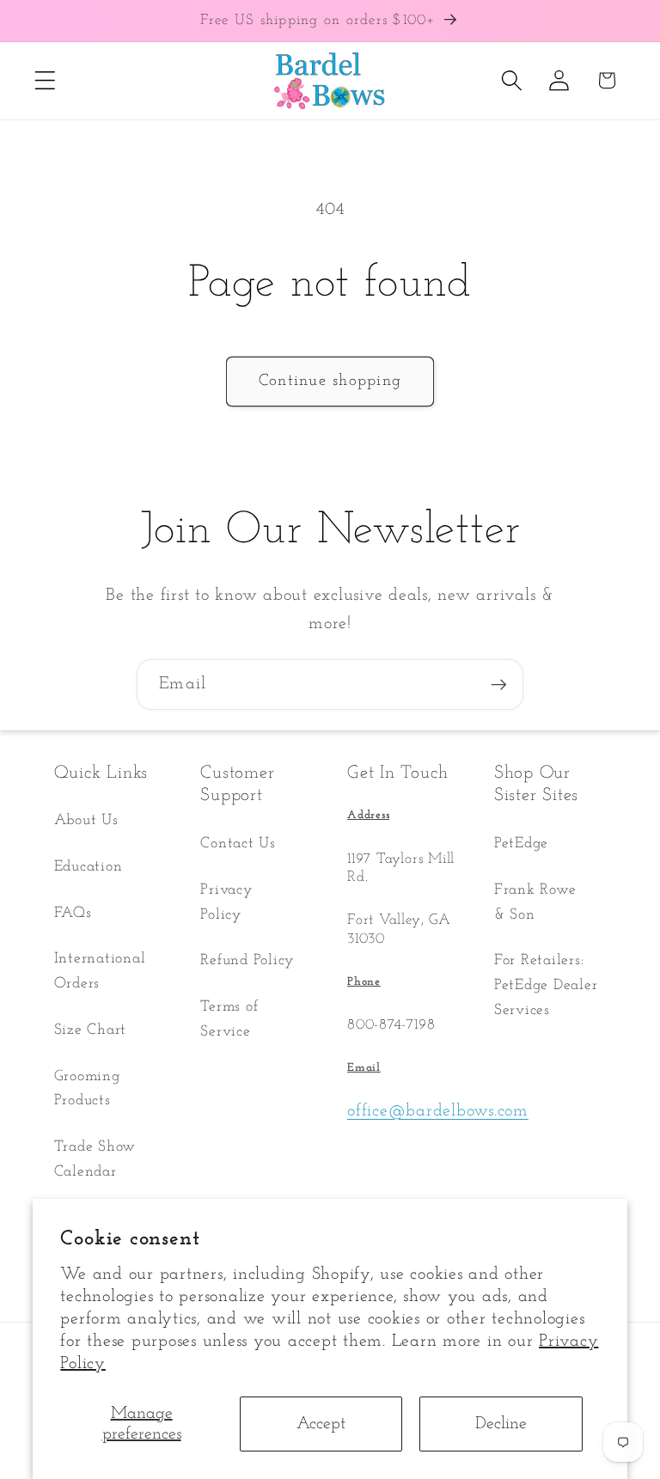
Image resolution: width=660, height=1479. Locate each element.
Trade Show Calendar (95, 1159)
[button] (45, 80)
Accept (320, 1424)
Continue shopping (330, 381)
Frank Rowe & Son (535, 902)
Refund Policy (247, 960)
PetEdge (521, 843)
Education (88, 866)
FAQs (73, 913)
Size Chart (90, 1030)
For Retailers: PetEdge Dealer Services (546, 985)
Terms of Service (229, 1019)
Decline (501, 1424)
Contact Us (238, 843)
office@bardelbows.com (438, 1111)
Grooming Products (87, 1089)
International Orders (100, 971)
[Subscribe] (498, 684)
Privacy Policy (226, 902)
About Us (86, 820)
